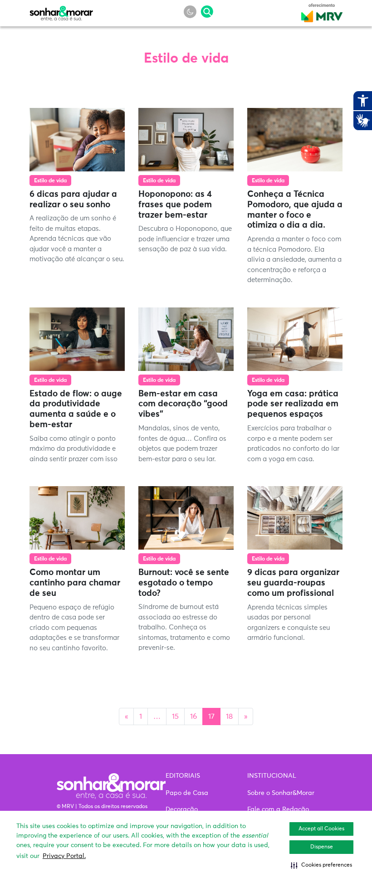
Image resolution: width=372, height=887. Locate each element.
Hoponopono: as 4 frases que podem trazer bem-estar (175, 204)
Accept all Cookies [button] (321, 829)
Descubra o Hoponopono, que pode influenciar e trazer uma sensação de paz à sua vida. (185, 239)
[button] (321, 865)
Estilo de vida (50, 181)
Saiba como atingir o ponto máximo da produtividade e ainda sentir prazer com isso (73, 449)
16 (193, 716)
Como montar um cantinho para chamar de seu (74, 583)
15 (175, 716)
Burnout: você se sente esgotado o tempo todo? (183, 583)
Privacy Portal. (64, 856)
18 (229, 716)
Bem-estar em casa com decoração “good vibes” (183, 404)
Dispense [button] (321, 847)
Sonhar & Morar (61, 10)
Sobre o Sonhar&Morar (280, 793)
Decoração (182, 809)
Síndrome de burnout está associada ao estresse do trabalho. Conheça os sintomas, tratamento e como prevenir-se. (184, 627)
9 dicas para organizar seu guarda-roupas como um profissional (293, 583)
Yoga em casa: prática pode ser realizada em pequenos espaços (292, 404)
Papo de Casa (187, 793)
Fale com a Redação (278, 809)
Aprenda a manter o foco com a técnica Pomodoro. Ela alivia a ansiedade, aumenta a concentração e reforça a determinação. (294, 259)
